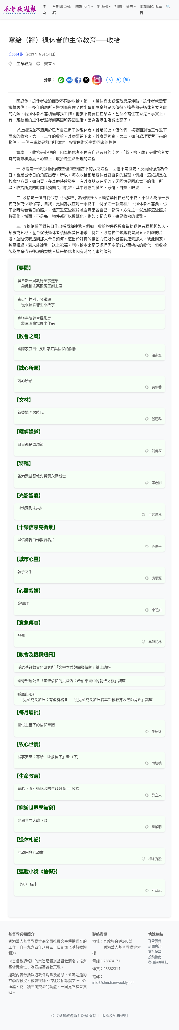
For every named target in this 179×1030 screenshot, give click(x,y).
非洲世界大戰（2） (33, 821)
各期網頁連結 (61, 10)
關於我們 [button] (82, 7)
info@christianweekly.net (113, 983)
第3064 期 (15, 54)
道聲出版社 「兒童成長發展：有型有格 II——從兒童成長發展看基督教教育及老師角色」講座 (85, 697)
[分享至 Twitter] (86, 80)
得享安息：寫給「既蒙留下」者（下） (49, 757)
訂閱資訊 (154, 946)
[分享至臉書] (78, 80)
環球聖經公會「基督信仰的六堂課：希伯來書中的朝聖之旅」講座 (71, 681)
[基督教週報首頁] (20, 10)
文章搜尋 (154, 952)
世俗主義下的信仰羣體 (36, 725)
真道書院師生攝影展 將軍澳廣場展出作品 (36, 320)
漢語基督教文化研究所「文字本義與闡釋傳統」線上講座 (64, 667)
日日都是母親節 (30, 444)
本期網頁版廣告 (151, 10)
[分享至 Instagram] (97, 80)
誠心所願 (24, 381)
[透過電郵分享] (69, 80)
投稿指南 (154, 957)
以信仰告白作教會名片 (36, 540)
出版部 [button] (102, 7)
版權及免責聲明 (115, 1016)
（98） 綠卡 (27, 884)
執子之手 (24, 572)
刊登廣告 (154, 941)
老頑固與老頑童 (30, 852)
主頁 (44, 10)
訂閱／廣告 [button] (123, 7)
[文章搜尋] (174, 9)
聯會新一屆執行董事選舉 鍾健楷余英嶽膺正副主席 (39, 283)
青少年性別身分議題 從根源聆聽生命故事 (36, 302)
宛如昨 (23, 603)
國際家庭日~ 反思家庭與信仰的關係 (46, 349)
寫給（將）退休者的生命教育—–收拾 (48, 789)
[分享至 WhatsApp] (61, 80)
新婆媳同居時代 (30, 413)
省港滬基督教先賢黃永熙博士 (41, 476)
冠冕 (21, 635)
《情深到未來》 (30, 508)
